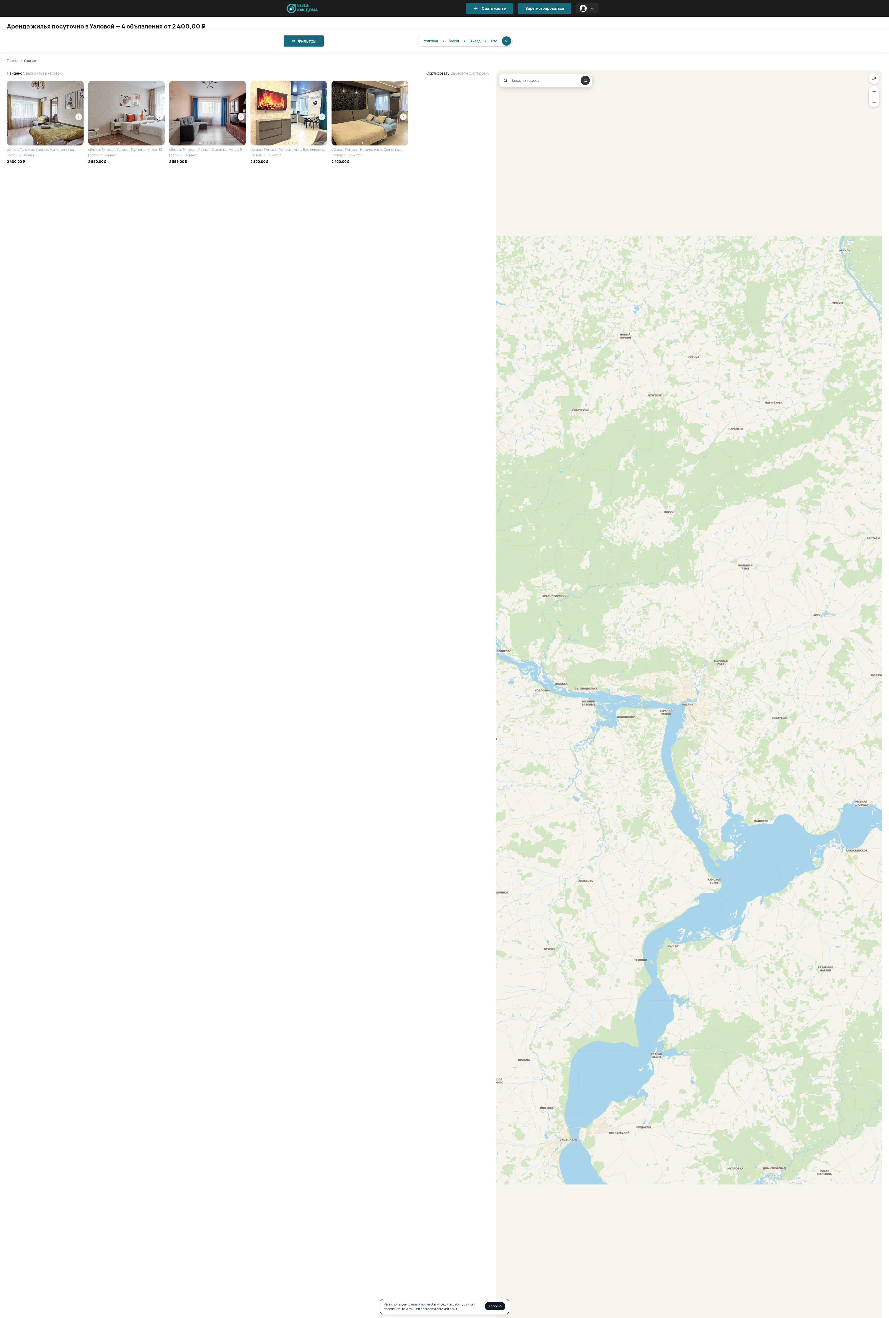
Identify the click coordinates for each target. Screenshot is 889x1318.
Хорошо (495, 1306)
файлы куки (417, 1304)
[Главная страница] (309, 8)
